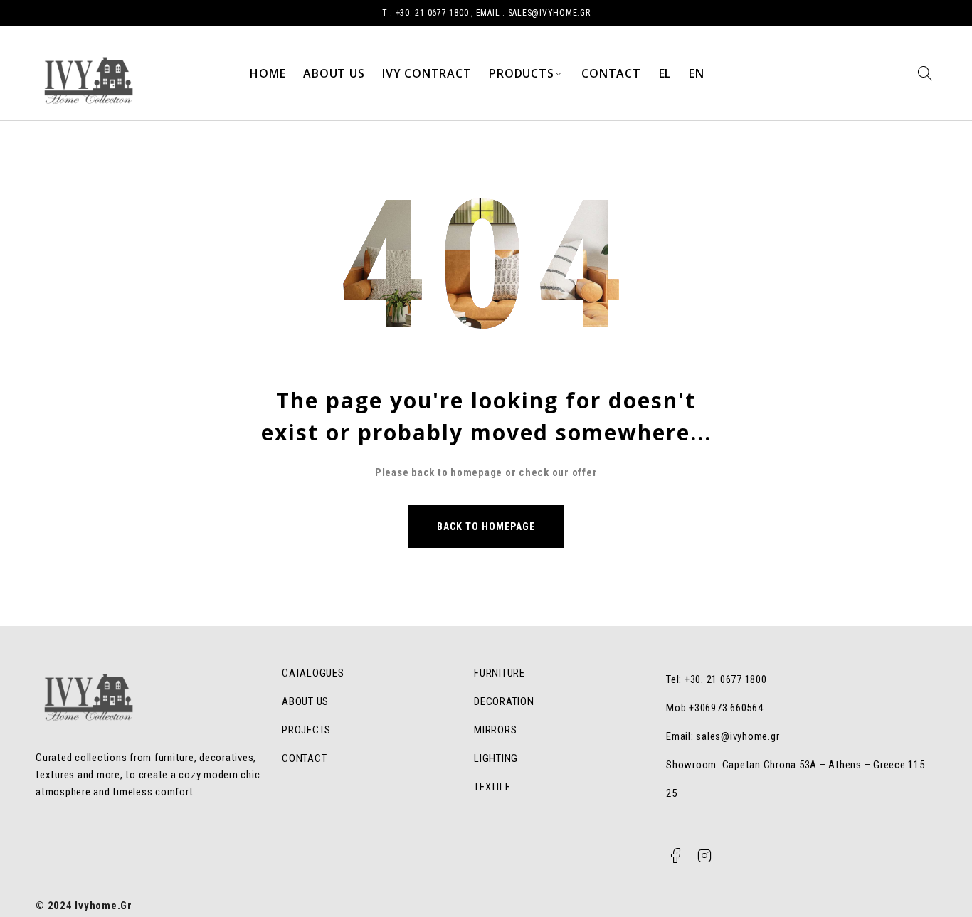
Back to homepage (486, 526)
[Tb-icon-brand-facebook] (675, 856)
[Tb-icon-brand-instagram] (704, 856)
